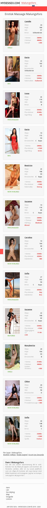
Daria (27, 57)
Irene (27, 93)
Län (7, 490)
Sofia (27, 273)
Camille (28, 21)
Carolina (28, 237)
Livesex (9, 499)
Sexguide (9, 497)
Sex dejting (10, 492)
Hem (8, 487)
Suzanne (28, 201)
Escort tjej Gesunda (36, 455)
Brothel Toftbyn (9, 455)
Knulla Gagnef (22, 455)
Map (8, 494)
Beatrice (28, 165)
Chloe (27, 381)
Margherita (30, 345)
